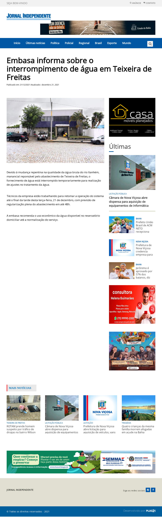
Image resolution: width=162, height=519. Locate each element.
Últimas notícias (35, 43)
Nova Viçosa (142, 241)
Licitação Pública (118, 193)
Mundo (126, 43)
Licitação (88, 423)
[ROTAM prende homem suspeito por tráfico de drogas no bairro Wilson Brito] (23, 407)
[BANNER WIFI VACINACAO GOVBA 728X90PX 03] (97, 27)
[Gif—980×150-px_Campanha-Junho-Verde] (81, 461)
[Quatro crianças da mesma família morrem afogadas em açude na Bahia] (139, 407)
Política (55, 43)
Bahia (139, 218)
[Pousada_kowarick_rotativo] (132, 117)
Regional (84, 43)
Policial (69, 43)
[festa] (132, 351)
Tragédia (126, 423)
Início (17, 43)
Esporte (112, 43)
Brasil (98, 43)
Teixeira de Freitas (16, 423)
